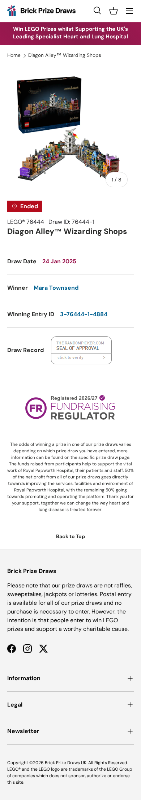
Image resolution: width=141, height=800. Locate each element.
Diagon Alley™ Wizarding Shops (64, 55)
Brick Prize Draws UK (65, 763)
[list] (70, 130)
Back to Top (70, 536)
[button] (113, 11)
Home (14, 55)
